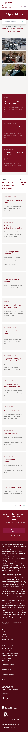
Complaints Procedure (8, 727)
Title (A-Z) (23, 183)
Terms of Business (6, 658)
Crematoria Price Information (10, 653)
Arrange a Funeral (14, 530)
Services (4, 632)
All (3, 182)
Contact (4, 641)
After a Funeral (7, 188)
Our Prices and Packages (8, 646)
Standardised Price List (8, 650)
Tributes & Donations (7, 639)
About (3, 627)
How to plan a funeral (8, 28)
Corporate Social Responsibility (10, 724)
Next (20, 505)
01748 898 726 (11, 522)
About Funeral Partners (8, 664)
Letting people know (14, 31)
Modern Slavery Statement (17, 722)
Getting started (20, 28)
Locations (4, 629)
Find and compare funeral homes (11, 667)
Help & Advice (5, 660)
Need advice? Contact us (14, 535)
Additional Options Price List (9, 655)
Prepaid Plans (5, 637)
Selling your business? (8, 672)
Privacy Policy (6, 719)
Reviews (4, 634)
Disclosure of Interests (8, 677)
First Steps (9, 182)
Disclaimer (5, 722)
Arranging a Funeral (9, 185)
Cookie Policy (15, 719)
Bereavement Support (8, 674)
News (3, 679)
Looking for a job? (7, 669)
